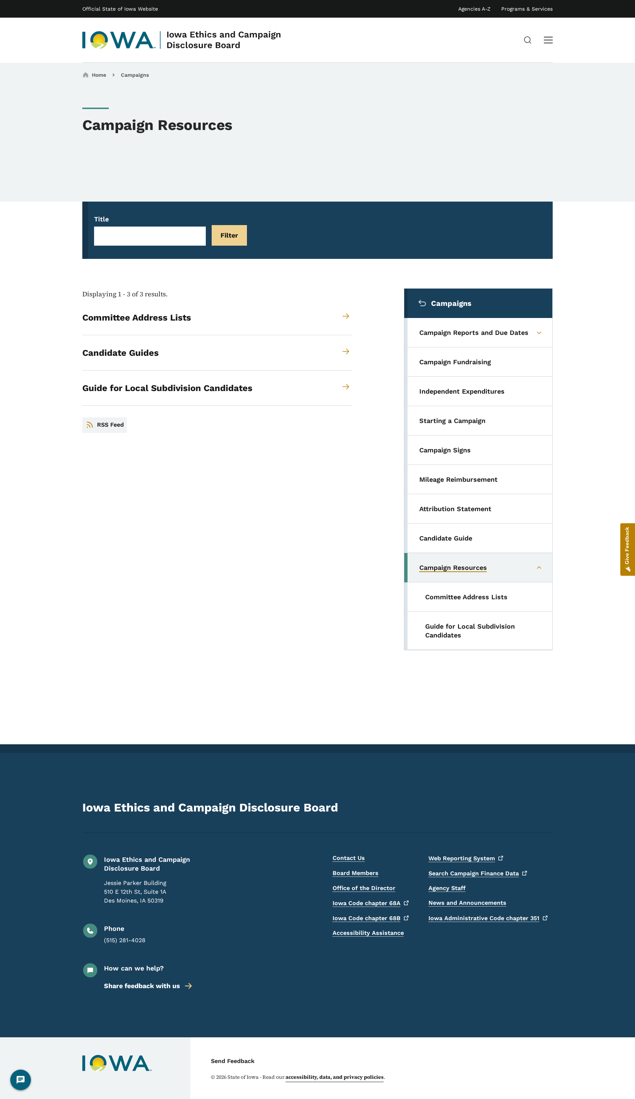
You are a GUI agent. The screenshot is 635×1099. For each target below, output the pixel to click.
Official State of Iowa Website (120, 9)
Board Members (356, 873)
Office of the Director (364, 888)
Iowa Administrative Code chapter (483, 918)
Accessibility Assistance (368, 932)
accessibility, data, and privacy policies (335, 1077)
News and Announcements (467, 902)
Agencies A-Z (474, 9)
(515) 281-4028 (125, 940)
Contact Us (349, 857)
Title (101, 219)
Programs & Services (527, 9)
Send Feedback (233, 1061)
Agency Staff (447, 888)
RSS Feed (110, 424)
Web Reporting (461, 858)
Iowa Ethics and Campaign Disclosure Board (223, 39)
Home (99, 75)
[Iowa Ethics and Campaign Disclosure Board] (119, 40)
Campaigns (135, 75)
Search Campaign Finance (473, 873)
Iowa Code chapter (367, 903)
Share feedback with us (142, 986)
